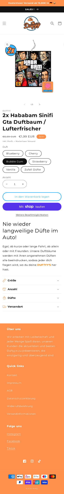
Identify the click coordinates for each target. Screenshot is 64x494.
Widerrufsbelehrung (20, 406)
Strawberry (39, 161)
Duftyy (35, 488)
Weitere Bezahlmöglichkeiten (32, 214)
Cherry (33, 153)
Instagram (14, 434)
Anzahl (7, 177)
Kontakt (12, 375)
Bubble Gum (14, 161)
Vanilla (10, 169)
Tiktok (11, 448)
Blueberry (13, 153)
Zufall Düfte (33, 169)
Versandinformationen (21, 413)
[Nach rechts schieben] (39, 104)
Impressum (14, 382)
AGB (10, 390)
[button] (4, 23)
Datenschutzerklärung (21, 398)
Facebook (13, 441)
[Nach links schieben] (24, 104)
